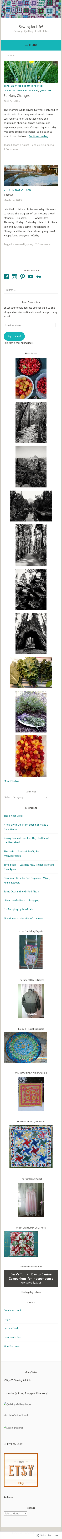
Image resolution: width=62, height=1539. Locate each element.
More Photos (11, 781)
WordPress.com (12, 1346)
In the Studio (13, 90)
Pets (33, 145)
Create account (12, 1310)
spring (50, 145)
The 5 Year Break (13, 815)
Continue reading (38, 136)
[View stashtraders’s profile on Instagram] (15, 276)
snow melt (19, 244)
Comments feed (13, 1337)
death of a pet (21, 145)
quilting (45, 90)
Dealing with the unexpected (23, 85)
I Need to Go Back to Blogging (21, 900)
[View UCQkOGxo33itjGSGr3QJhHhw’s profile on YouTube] (31, 276)
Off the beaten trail (17, 189)
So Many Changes (17, 95)
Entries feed (11, 1328)
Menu (33, 45)
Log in (7, 1319)
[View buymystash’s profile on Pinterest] (23, 276)
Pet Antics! (30, 90)
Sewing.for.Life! (31, 26)
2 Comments (11, 149)
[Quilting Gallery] (17, 1404)
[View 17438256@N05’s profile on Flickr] (39, 276)
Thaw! (8, 195)
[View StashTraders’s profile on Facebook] (7, 276)
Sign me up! (14, 336)
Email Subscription (31, 302)
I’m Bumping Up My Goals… (19, 909)
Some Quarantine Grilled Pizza (21, 891)
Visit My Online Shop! (16, 1415)
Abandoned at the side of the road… (24, 918)
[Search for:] (31, 289)
